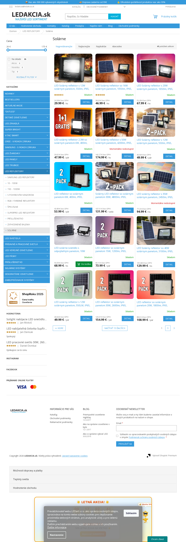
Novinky (9, 93)
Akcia (16, 63)
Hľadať (115, 16)
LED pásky (10, 256)
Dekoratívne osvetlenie (19, 274)
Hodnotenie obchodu (24, 488)
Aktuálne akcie (14, 105)
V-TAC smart (12, 135)
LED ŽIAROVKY (12, 153)
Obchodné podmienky (97, 6)
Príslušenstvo (15, 218)
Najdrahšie (101, 46)
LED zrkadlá (12, 123)
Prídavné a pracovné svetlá (21, 244)
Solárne (11, 230)
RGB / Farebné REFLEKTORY (21, 200)
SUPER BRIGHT (13, 129)
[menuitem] (12, 26)
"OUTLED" (10, 111)
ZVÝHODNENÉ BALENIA (18, 224)
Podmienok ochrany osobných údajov (147, 437)
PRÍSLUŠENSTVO (13, 262)
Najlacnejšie (84, 46)
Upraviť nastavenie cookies (75, 455)
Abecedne (117, 46)
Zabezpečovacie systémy (19, 280)
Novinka (17, 67)
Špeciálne (12, 206)
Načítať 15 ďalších (114, 328)
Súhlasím (131, 513)
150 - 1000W (13, 189)
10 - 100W (12, 183)
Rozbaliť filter (25, 77)
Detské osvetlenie (16, 117)
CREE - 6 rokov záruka (18, 141)
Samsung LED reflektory (20, 177)
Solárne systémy (15, 268)
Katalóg (76, 6)
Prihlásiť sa (125, 443)
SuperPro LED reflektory (21, 212)
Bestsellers (12, 99)
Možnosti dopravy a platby (27, 470)
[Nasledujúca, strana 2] (168, 328)
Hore (60, 328)
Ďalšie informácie (56, 527)
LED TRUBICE (12, 165)
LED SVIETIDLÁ (12, 238)
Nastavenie (57, 535)
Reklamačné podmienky (61, 422)
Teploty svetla (21, 479)
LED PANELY (11, 159)
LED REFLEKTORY (14, 171)
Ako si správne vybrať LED (95, 433)
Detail (86, 102)
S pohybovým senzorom (20, 195)
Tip (15, 71)
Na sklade (19, 59)
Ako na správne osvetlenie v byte (96, 425)
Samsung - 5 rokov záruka (20, 147)
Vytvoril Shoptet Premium (164, 455)
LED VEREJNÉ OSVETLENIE (19, 250)
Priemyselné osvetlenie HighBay (94, 416)
